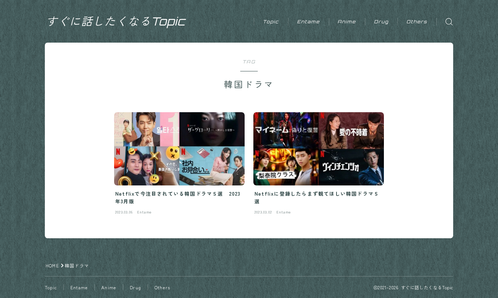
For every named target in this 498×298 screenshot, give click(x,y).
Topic (271, 21)
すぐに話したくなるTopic (116, 21)
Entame (308, 21)
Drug (381, 21)
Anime (347, 21)
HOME (52, 265)
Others (417, 21)
